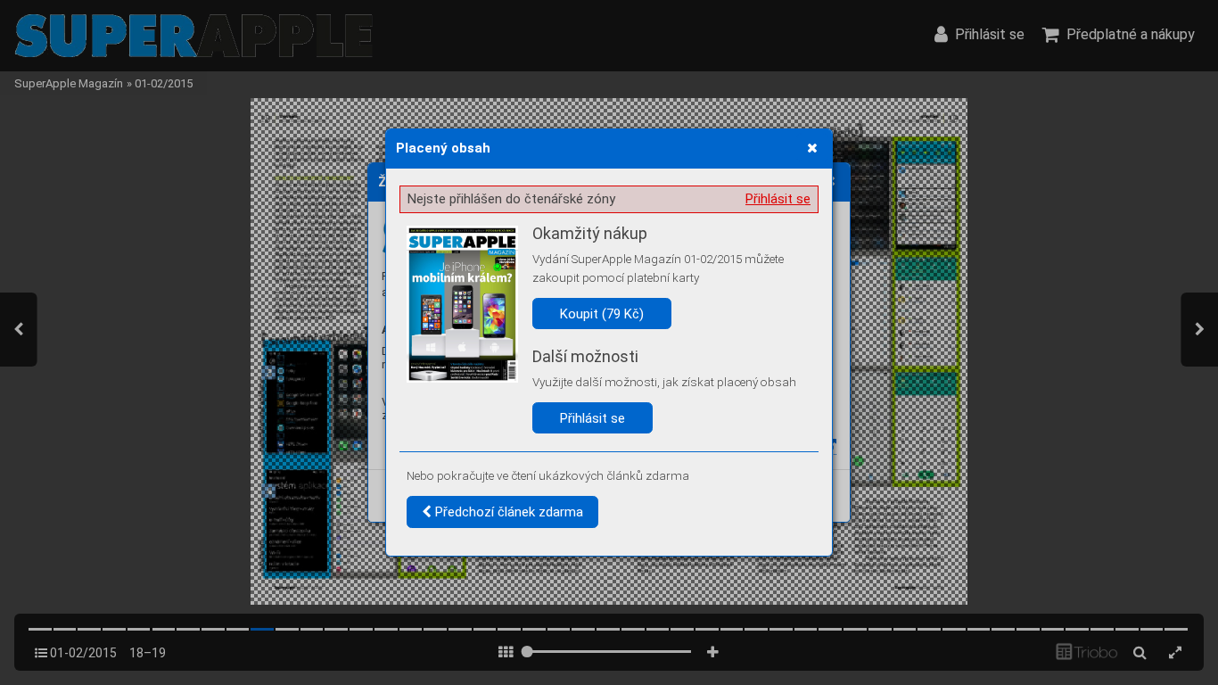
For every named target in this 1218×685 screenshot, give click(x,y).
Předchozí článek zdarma (507, 512)
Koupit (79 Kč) (602, 314)
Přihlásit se (778, 199)
